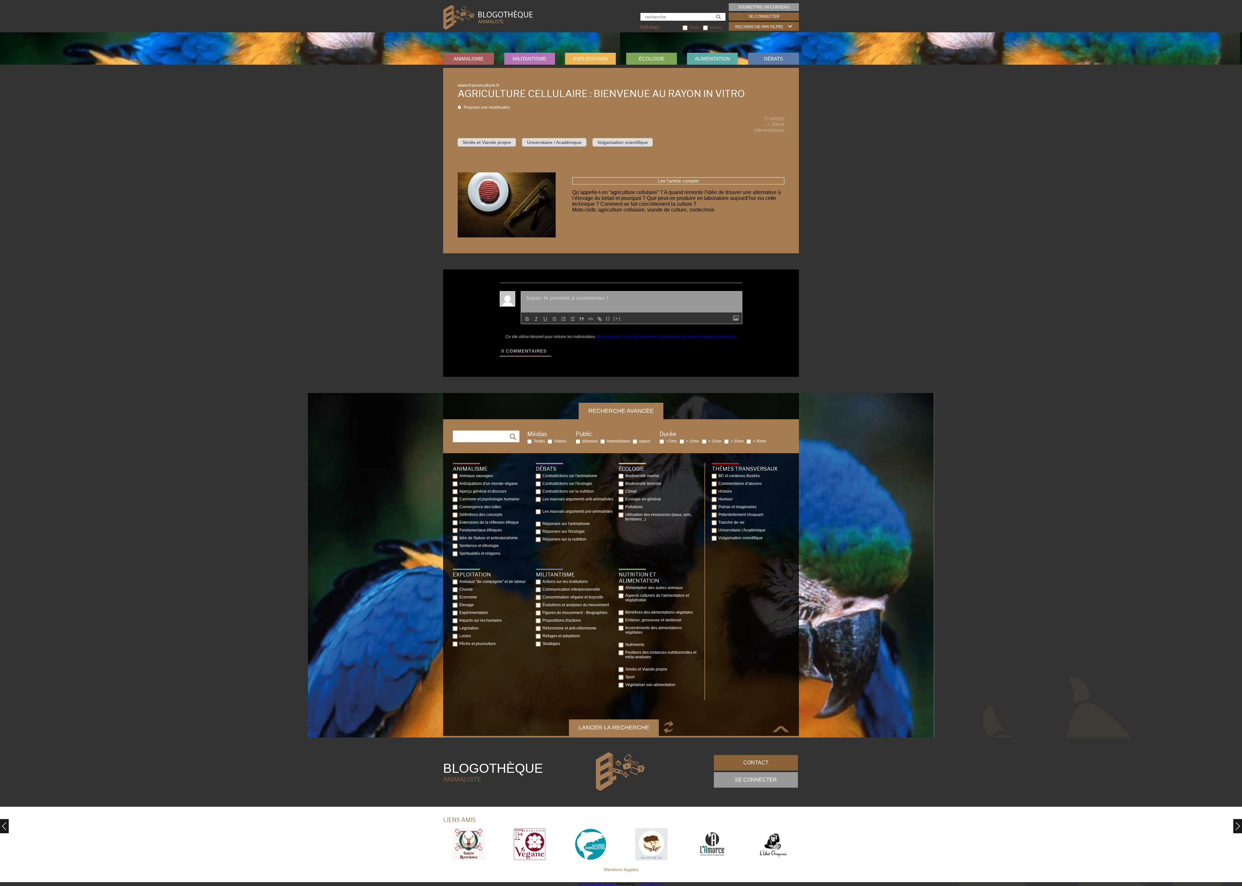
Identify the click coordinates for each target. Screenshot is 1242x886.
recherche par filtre (759, 27)
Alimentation (712, 58)
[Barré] (554, 319)
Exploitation (590, 58)
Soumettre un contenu (764, 7)
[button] (1237, 826)
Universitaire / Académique (554, 142)
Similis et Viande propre (487, 142)
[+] (617, 318)
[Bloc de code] (590, 319)
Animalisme (468, 58)
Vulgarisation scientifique (622, 142)
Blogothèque (493, 772)
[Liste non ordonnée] (572, 319)
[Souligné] (545, 319)
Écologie (651, 58)
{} (608, 318)
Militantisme (529, 58)
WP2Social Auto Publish (596, 884)
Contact (755, 762)
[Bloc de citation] (581, 319)
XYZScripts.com (651, 884)
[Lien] (599, 319)
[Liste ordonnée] (563, 319)
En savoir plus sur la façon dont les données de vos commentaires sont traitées (666, 336)
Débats (773, 58)
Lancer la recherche (614, 727)
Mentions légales (621, 869)
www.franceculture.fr (478, 85)
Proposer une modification (486, 107)
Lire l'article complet (678, 180)
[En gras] (527, 319)
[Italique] (536, 319)
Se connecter (763, 16)
